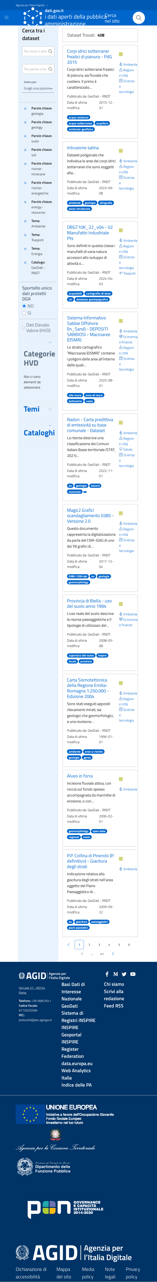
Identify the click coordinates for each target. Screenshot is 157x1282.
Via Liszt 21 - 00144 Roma (32, 990)
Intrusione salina (83, 147)
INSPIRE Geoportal (71, 1031)
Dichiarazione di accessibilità (31, 1273)
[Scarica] (121, 54)
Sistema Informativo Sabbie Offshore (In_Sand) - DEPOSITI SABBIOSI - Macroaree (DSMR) (88, 328)
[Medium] (116, 973)
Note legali (110, 1273)
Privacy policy (133, 1273)
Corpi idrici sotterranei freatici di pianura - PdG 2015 (89, 57)
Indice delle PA (76, 1084)
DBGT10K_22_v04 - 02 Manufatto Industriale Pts (90, 233)
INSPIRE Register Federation (72, 1049)
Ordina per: (30, 82)
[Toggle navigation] (6, 17)
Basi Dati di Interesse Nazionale (73, 991)
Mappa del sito (63, 1273)
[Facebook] (107, 973)
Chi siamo (114, 984)
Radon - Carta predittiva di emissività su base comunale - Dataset (90, 425)
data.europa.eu (77, 1063)
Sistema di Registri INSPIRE (78, 1017)
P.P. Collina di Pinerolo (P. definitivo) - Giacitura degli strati (90, 861)
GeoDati (69, 1006)
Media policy (88, 1273)
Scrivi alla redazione (114, 995)
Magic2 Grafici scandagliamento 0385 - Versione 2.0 (90, 516)
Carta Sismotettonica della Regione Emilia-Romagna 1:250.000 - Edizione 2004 (88, 688)
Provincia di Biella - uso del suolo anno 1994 (89, 603)
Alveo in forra (80, 775)
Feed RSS (113, 1005)
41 (102, 953)
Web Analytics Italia (76, 1074)
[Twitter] (124, 973)
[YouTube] (133, 973)
